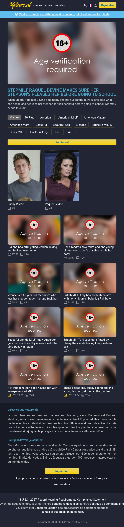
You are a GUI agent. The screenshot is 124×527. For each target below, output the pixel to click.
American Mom (19, 125)
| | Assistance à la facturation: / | (62, 481)
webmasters (62, 484)
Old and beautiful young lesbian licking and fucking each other (32, 248)
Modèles (59, 5)
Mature (14, 117)
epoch (91, 478)
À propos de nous (27, 478)
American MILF (68, 117)
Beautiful (41, 125)
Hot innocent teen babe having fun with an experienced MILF (32, 389)
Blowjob (81, 125)
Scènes (37, 5)
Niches (48, 5)
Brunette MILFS (102, 125)
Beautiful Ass (61, 125)
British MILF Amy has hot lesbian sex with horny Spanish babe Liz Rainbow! (87, 296)
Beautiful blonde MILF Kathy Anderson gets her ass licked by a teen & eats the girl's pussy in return (32, 343)
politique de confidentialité (107, 503)
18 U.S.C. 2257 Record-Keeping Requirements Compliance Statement (62, 499)
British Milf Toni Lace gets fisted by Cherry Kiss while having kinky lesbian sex (88, 343)
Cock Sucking (39, 132)
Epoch (39, 508)
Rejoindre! (107, 5)
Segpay (52, 508)
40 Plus (29, 117)
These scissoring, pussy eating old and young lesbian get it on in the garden (88, 389)
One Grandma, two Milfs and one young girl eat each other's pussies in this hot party (89, 250)
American (46, 117)
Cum (57, 132)
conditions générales (65, 503)
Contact (45, 478)
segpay (102, 478)
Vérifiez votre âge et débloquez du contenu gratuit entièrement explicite (64, 14)
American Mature (95, 117)
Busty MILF (17, 132)
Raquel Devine (54, 204)
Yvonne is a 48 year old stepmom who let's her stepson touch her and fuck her (32, 296)
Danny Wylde (16, 204)
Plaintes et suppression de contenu (62, 511)
